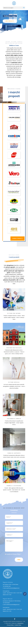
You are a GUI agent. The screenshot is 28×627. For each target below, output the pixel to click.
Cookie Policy (18, 625)
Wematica (20, 623)
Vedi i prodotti (9, 21)
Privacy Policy (10, 625)
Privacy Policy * (17, 554)
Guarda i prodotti (17, 238)
